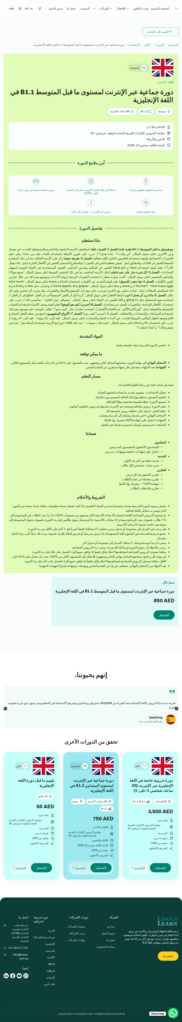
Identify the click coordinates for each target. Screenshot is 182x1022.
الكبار (147, 44)
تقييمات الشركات (76, 926)
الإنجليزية (134, 44)
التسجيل (164, 615)
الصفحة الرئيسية (160, 8)
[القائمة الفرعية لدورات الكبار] (128, 8)
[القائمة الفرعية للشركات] (94, 8)
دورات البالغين (141, 8)
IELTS (51, 964)
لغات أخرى (49, 984)
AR (27, 8)
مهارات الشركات (76, 940)
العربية (51, 930)
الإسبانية (50, 977)
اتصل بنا (71, 8)
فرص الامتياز (56, 8)
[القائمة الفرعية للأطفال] (111, 8)
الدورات (159, 44)
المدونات (85, 8)
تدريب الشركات (77, 933)
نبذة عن (111, 926)
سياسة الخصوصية (106, 946)
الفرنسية (50, 950)
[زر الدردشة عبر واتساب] (173, 1013)
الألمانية (51, 957)
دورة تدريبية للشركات (44, 937)
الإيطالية (51, 970)
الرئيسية (173, 44)
